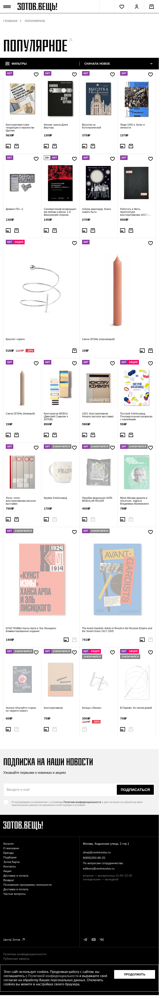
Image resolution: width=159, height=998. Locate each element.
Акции (7, 871)
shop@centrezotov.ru (97, 852)
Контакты (9, 866)
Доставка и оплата (15, 875)
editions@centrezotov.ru (99, 868)
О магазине (11, 848)
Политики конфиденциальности (82, 802)
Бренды (8, 852)
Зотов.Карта (11, 862)
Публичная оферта (16, 958)
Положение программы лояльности (27, 884)
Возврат (8, 880)
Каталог (8, 843)
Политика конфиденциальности (24, 954)
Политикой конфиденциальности (53, 976)
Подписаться (135, 790)
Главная (10, 21)
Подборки (10, 857)
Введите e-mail (18, 789)
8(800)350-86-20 (94, 857)
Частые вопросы (14, 893)
